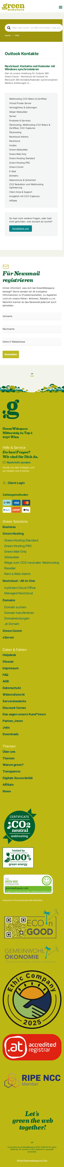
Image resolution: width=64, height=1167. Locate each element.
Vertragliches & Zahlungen (23, 107)
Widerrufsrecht (14, 694)
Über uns (9, 751)
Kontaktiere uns (20, 228)
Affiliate (13, 200)
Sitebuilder (11, 557)
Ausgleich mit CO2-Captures (24, 196)
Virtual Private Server (20, 103)
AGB (6, 681)
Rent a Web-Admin (17, 574)
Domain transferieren (19, 613)
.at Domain (11, 624)
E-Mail (12, 171)
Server (12, 116)
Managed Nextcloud (18, 593)
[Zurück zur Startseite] (13, 7)
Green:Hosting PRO (19, 162)
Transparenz (11, 771)
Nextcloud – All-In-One (19, 581)
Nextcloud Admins (19, 136)
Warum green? (13, 764)
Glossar (8, 661)
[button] (60, 7)
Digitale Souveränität (18, 778)
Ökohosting (15, 132)
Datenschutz (12, 688)
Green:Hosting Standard (22, 158)
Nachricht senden (19, 462)
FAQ (5, 675)
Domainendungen (17, 618)
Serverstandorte (14, 701)
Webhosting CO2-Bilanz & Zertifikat (28, 98)
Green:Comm (16, 167)
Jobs (6, 727)
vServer (8, 637)
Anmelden (10, 354)
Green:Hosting (13, 533)
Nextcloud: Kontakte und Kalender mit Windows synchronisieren (30, 67)
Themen (9, 758)
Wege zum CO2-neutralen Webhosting (31, 562)
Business (9, 527)
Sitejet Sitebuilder (18, 111)
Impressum (11, 668)
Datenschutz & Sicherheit (22, 180)
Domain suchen (15, 607)
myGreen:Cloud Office (20, 588)
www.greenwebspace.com (32, 1160)
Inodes (13, 145)
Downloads (11, 734)
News (7, 791)
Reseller (10, 568)
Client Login (16, 483)
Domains (13, 175)
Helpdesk (9, 655)
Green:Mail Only (17, 154)
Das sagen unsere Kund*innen (24, 714)
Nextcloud (14, 141)
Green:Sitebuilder (18, 149)
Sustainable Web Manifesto (30, 900)
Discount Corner (14, 708)
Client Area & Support (20, 192)
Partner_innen (13, 721)
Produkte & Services (20, 120)
